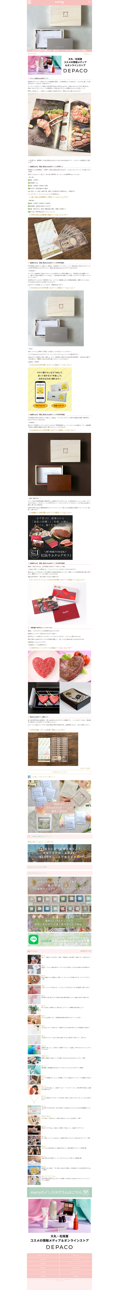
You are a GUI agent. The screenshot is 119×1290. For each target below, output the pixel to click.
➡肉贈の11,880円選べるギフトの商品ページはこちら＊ (51, 513)
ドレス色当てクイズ (40, 842)
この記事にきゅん (60, 772)
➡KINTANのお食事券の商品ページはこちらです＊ (49, 215)
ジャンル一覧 (76, 1259)
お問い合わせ (76, 1268)
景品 (30, 842)
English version (75, 1272)
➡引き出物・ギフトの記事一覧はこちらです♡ (48, 730)
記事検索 (43, 1259)
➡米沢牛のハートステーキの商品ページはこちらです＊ (51, 648)
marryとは (76, 1255)
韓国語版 (75, 1276)
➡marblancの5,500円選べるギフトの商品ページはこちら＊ (53, 288)
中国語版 (43, 1276)
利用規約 (43, 1263)
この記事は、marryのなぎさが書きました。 (44, 777)
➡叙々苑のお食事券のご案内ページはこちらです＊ (50, 197)
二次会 (51, 842)
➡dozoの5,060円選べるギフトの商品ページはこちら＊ (51, 365)
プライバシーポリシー (75, 1263)
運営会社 (43, 1268)
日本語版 (43, 1272)
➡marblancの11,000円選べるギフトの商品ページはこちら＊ (53, 430)
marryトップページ (43, 1255)
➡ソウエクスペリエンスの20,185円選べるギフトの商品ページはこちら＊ (58, 580)
